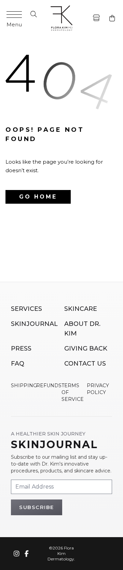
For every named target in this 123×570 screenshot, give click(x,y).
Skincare (80, 309)
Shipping (24, 385)
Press (21, 348)
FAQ (17, 363)
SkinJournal (34, 324)
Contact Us (85, 363)
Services (26, 309)
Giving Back (85, 348)
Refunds (49, 385)
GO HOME (38, 196)
